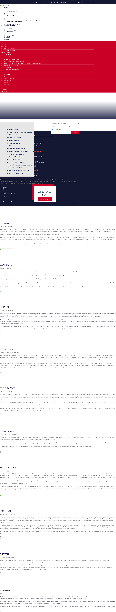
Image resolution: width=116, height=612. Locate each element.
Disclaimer (5, 189)
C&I (52, 2)
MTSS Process (65, 2)
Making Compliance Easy (10, 48)
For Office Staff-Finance (14, 159)
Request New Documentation (11, 59)
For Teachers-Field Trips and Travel (18, 170)
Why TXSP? (3, 46)
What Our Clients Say (9, 50)
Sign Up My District (9, 54)
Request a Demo (8, 58)
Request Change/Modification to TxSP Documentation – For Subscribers (23, 20)
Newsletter (4, 89)
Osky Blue (76, 203)
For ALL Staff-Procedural (14, 157)
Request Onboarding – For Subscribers (14, 61)
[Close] (0, 331)
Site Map (5, 188)
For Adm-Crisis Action (14, 137)
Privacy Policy (5, 196)
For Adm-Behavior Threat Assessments (19, 132)
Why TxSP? (5, 192)
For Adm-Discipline (13, 140)
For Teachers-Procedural (15, 173)
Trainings (88, 2)
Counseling (48, 2)
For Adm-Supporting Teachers (16, 148)
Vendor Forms (7, 67)
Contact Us (6, 39)
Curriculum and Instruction (39, 162)
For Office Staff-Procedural (15, 162)
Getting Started (5, 52)
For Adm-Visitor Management (16, 154)
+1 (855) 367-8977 (37, 145)
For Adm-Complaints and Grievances (19, 135)
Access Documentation (7, 71)
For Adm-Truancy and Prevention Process (20, 151)
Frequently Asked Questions (11, 69)
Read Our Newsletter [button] (45, 199)
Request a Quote (8, 56)
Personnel (76, 2)
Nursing (71, 2)
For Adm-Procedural (13, 143)
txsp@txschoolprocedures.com (40, 148)
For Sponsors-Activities (14, 168)
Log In (93, 2)
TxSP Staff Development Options (12, 65)
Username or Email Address (59, 123)
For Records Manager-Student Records (19, 165)
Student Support (82, 2)
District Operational (58, 2)
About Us (3, 44)
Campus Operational (40, 2)
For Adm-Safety (12, 146)
